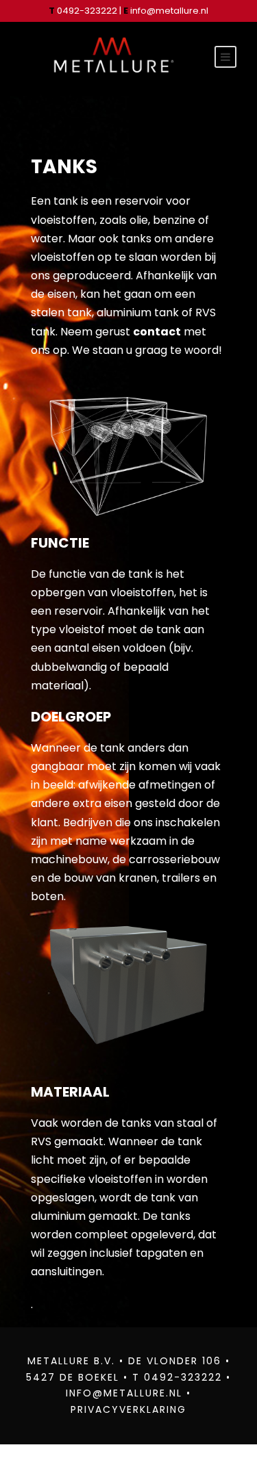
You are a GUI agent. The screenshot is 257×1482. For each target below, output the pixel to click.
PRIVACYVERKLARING (128, 1409)
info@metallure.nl (169, 10)
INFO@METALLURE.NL (124, 1393)
